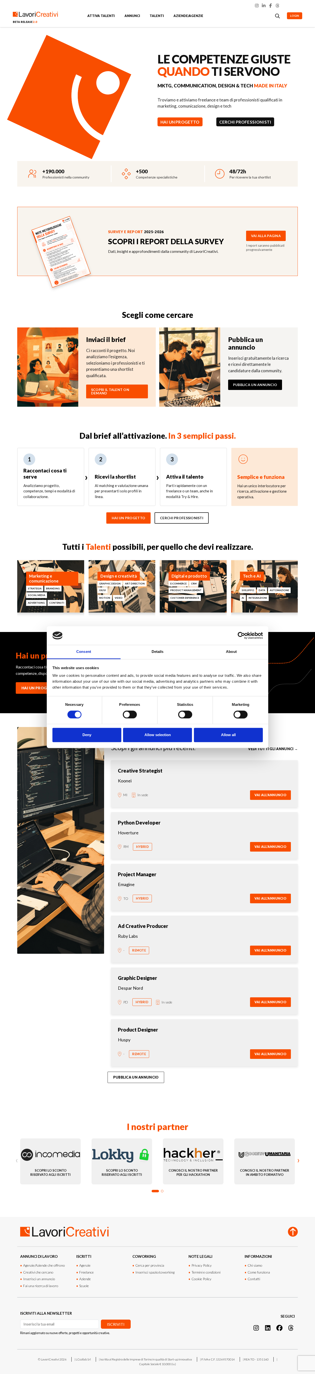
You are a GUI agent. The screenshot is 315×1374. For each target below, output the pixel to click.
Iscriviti (116, 1324)
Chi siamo (255, 1265)
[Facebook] (271, 5)
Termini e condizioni (205, 1272)
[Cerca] (278, 16)
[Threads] (278, 5)
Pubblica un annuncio (255, 385)
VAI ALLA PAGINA (266, 236)
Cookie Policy (201, 1279)
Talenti (157, 15)
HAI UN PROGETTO (180, 122)
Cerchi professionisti (181, 518)
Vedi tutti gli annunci (273, 749)
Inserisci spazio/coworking (154, 1272)
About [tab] (231, 652)
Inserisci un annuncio (39, 1279)
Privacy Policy (201, 1265)
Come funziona (259, 1272)
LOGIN (294, 15)
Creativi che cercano (38, 1272)
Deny (86, 735)
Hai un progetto (128, 518)
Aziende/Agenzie (188, 15)
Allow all (228, 735)
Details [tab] (158, 652)
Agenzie (85, 1265)
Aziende (85, 1279)
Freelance (86, 1272)
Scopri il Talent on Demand (110, 391)
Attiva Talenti (101, 15)
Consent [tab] (83, 652)
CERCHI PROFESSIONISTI (245, 122)
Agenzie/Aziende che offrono (44, 1265)
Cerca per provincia (149, 1265)
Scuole (84, 1286)
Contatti (254, 1279)
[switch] (130, 714)
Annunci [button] (132, 15)
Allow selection (157, 735)
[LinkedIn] (264, 5)
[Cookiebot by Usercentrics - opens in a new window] (241, 635)
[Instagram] (257, 5)
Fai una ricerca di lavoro (40, 1286)
